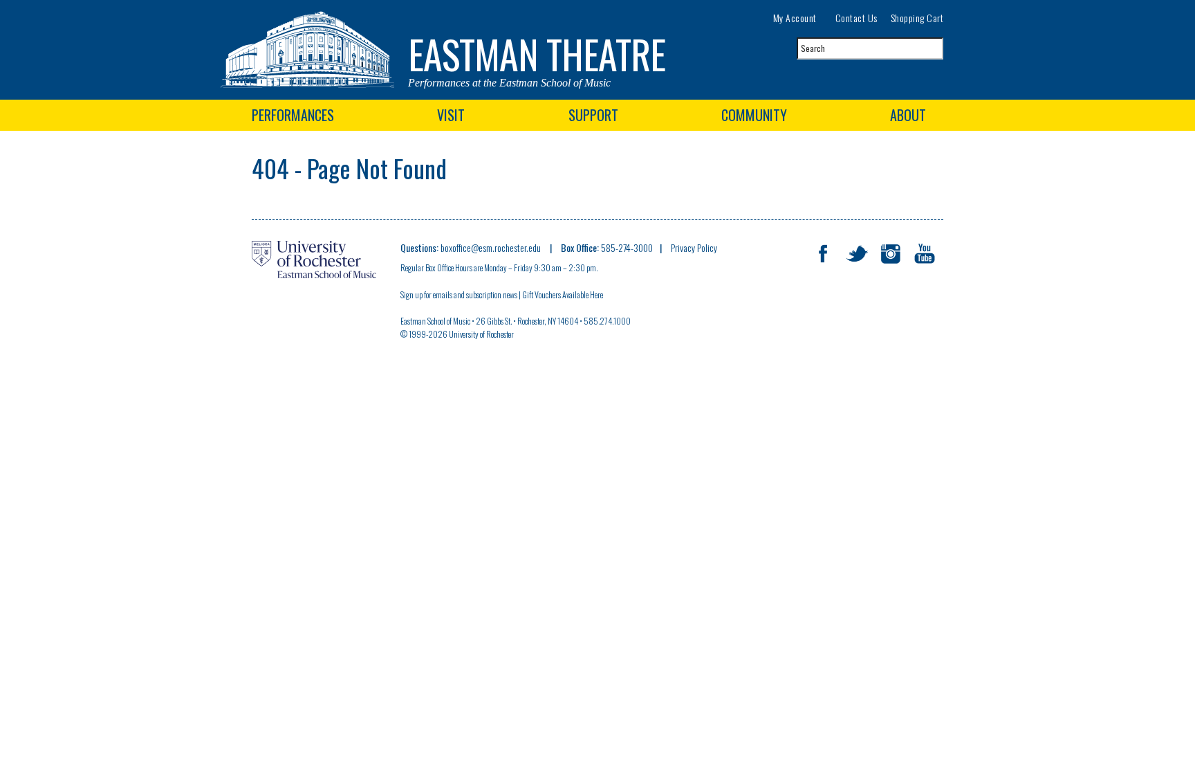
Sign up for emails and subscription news (458, 294)
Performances (293, 115)
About (908, 115)
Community (754, 115)
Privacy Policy (694, 247)
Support (593, 115)
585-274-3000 (627, 247)
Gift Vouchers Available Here (563, 294)
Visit (451, 115)
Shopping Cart (917, 17)
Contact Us (856, 17)
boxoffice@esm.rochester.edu (492, 247)
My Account (795, 17)
